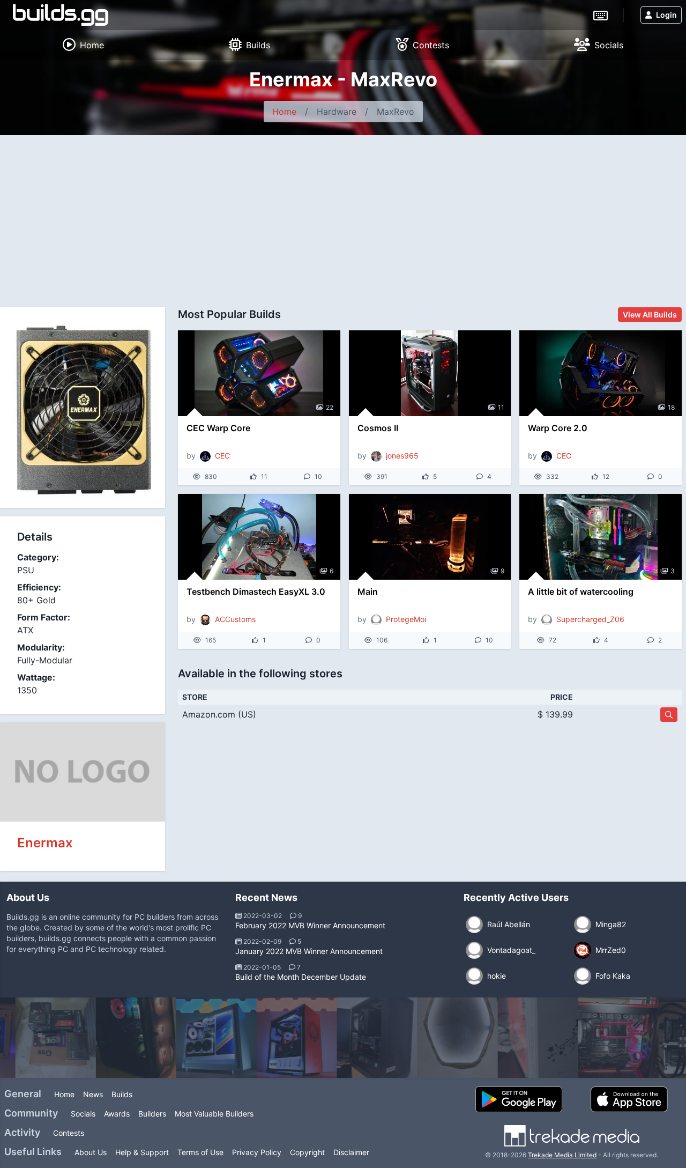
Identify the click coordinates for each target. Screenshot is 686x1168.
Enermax (45, 843)
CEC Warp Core (218, 428)
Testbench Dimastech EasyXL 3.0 (256, 591)
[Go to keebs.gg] (600, 14)
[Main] (430, 537)
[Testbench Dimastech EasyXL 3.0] (259, 537)
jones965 (402, 455)
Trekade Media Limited (562, 1155)
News (93, 1094)
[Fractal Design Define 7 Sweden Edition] (182, 1037)
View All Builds (650, 314)
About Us (90, 1152)
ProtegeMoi (406, 619)
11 (501, 407)
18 (671, 407)
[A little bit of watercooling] (600, 537)
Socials (83, 1113)
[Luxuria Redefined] (423, 1037)
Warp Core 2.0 (557, 428)
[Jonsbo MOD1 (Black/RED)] (584, 1037)
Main (367, 591)
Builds (121, 1094)
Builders (152, 1113)
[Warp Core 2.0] (600, 373)
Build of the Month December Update (300, 976)
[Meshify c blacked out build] (343, 1037)
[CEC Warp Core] (259, 373)
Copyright (307, 1152)
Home (284, 111)
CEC (222, 455)
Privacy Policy (256, 1152)
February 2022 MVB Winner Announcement (310, 925)
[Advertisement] (343, 216)
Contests (68, 1132)
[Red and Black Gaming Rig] (102, 1037)
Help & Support (142, 1152)
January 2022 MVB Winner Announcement (309, 951)
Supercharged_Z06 (590, 619)
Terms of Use (200, 1152)
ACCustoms (235, 619)
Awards (117, 1113)
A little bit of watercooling (580, 591)
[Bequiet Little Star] (504, 1037)
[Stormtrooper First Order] (262, 1037)
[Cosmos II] (430, 373)
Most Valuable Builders (214, 1113)
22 (329, 407)
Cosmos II (377, 428)
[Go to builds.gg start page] (60, 15)
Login (666, 14)
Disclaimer (351, 1152)
